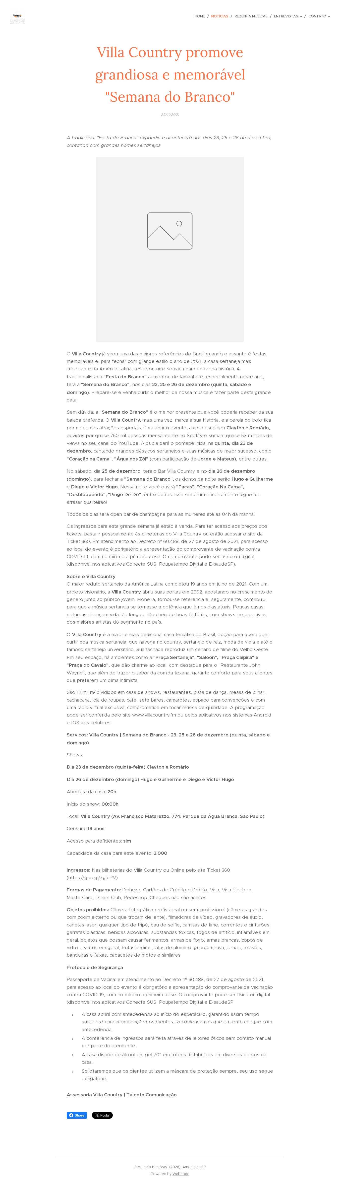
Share (79, 1115)
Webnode (180, 1174)
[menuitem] (201, 16)
